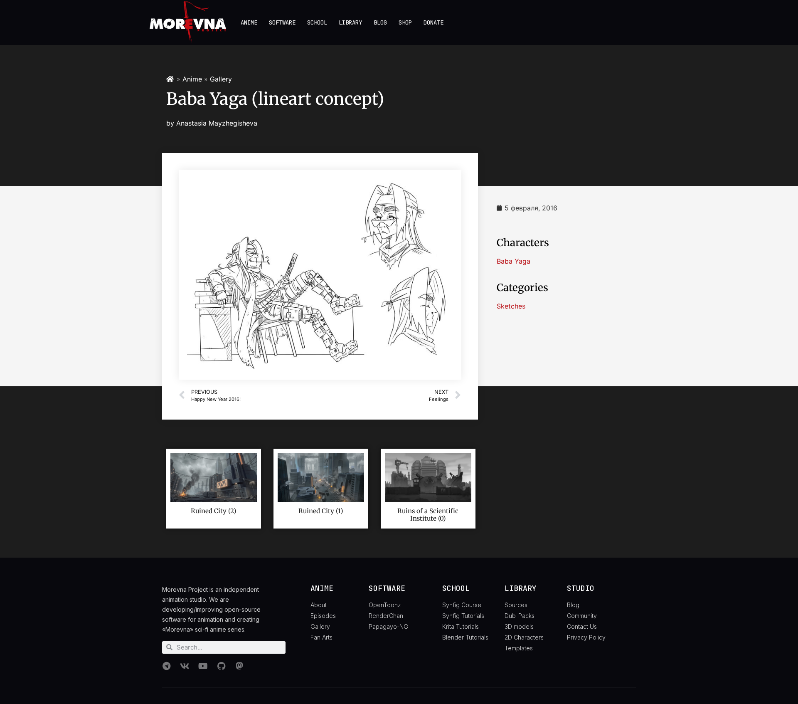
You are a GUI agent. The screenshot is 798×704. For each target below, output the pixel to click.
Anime (249, 22)
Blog (380, 22)
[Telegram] (166, 666)
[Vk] (184, 666)
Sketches (511, 306)
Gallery (221, 79)
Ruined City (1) (320, 511)
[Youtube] (203, 666)
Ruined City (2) (213, 511)
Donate (433, 22)
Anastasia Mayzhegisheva (216, 123)
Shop (405, 22)
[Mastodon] (239, 666)
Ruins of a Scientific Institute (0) (427, 514)
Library (350, 22)
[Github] (221, 666)
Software (282, 22)
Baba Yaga (513, 261)
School (317, 22)
